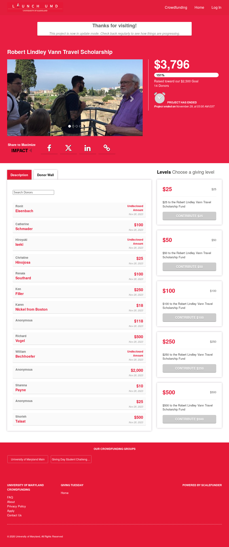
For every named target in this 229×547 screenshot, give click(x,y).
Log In (216, 7)
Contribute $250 (189, 368)
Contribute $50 (189, 266)
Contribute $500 (189, 419)
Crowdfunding (176, 7)
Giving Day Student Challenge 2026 (71, 459)
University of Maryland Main (28, 459)
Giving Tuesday (72, 485)
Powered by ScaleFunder (202, 485)
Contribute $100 (189, 317)
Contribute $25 (189, 216)
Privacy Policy (16, 506)
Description (19, 175)
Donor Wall (45, 175)
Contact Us (14, 515)
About (11, 502)
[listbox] (75, 97)
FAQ (10, 497)
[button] (17, 97)
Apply (11, 511)
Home (199, 7)
